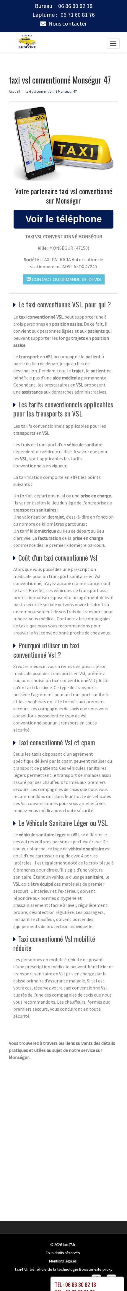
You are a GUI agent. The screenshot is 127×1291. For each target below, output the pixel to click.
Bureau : (63, 6)
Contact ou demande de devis (66, 279)
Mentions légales (63, 1261)
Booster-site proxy (96, 1269)
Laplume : (63, 15)
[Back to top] (110, 1274)
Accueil (14, 91)
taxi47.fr (69, 1244)
